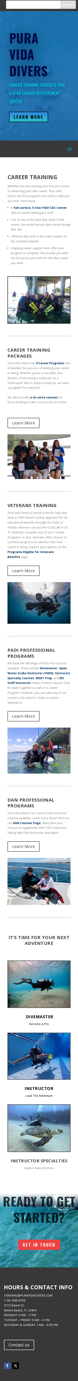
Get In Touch (39, 1245)
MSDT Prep (44, 678)
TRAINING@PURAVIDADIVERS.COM (28, 1295)
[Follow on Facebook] (7, 1365)
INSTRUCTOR (39, 1088)
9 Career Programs (50, 363)
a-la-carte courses (44, 397)
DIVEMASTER (39, 1016)
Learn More (28, 117)
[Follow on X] (15, 1365)
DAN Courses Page (27, 823)
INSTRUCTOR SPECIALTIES (39, 1161)
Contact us (19, 1345)
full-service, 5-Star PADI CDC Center (40, 208)
